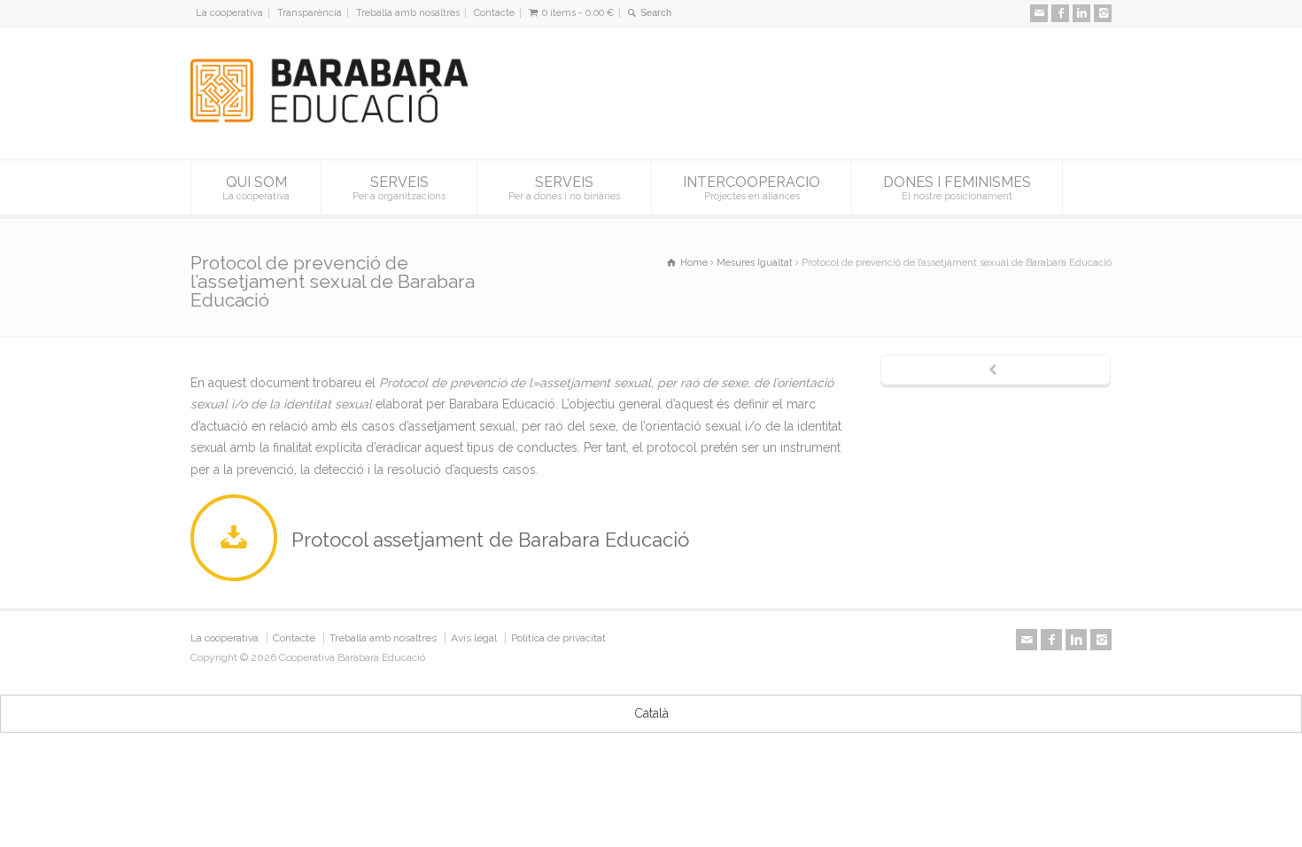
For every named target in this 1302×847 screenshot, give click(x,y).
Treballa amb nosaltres (408, 13)
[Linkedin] (1081, 13)
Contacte (494, 13)
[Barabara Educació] (337, 127)
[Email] (1039, 13)
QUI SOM (256, 188)
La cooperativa (229, 13)
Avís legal (474, 638)
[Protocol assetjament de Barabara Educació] (238, 539)
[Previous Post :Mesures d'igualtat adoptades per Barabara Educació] (995, 371)
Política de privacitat (558, 638)
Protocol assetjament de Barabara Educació (490, 539)
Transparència (309, 13)
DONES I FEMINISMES (957, 188)
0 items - (578, 13)
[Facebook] (1060, 13)
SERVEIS (399, 188)
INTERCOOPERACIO (751, 188)
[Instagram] (1103, 13)
